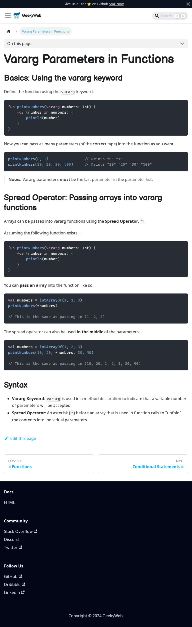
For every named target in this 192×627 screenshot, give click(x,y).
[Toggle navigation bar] (8, 16)
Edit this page (23, 438)
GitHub (11, 576)
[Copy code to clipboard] (182, 106)
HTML (9, 502)
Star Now (116, 4)
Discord (11, 539)
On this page (19, 43)
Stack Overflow (18, 531)
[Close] (188, 4)
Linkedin (12, 592)
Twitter (11, 547)
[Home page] (9, 31)
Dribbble (12, 584)
